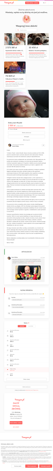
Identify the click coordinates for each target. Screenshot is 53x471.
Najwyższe (30, 326)
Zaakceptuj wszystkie (45, 466)
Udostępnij (26, 136)
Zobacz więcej (31, 262)
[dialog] (26, 456)
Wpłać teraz (12, 370)
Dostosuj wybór (17, 466)
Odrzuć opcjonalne (31, 466)
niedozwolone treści (29, 390)
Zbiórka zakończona (26, 132)
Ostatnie (22, 326)
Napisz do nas (35, 390)
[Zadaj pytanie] (43, 145)
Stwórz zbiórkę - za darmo (32, 3)
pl (43, 3)
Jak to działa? (16, 427)
